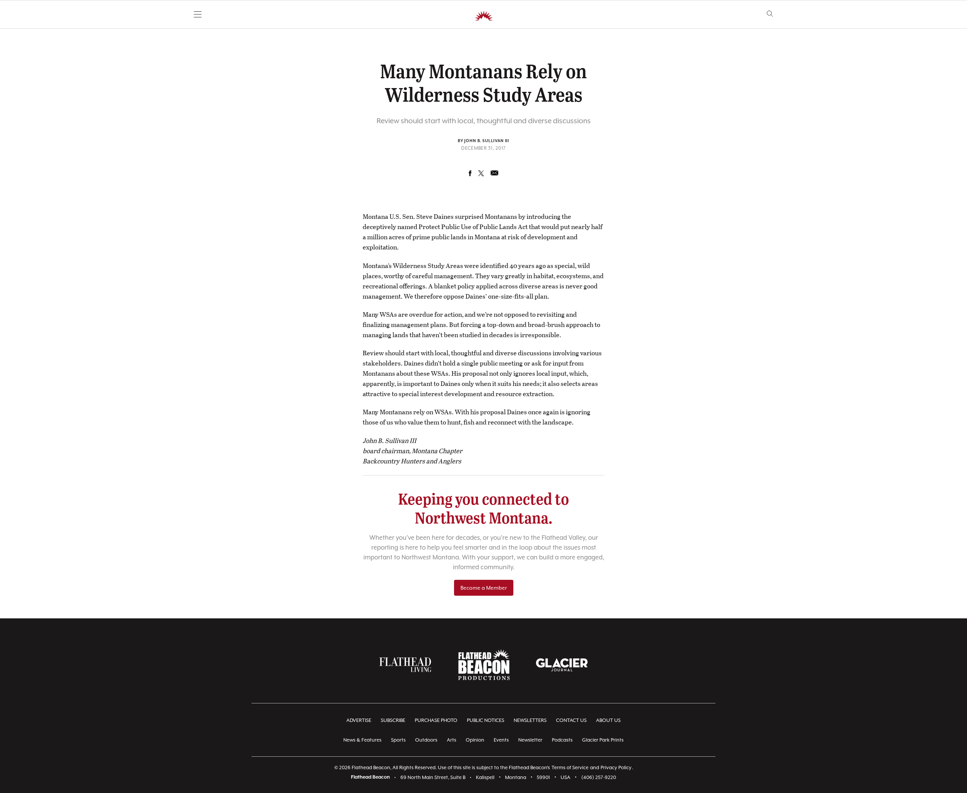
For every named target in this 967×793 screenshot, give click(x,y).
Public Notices (485, 720)
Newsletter (530, 740)
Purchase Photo (436, 720)
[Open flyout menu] (197, 14)
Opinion (475, 740)
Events (501, 740)
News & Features (362, 740)
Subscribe (393, 720)
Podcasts (562, 740)
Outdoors (426, 740)
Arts (451, 740)
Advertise (358, 720)
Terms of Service (570, 767)
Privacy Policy (616, 767)
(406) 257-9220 (598, 777)
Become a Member (483, 588)
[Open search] (770, 13)
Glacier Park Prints (603, 740)
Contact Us (571, 720)
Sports (398, 740)
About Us (608, 720)
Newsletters (530, 720)
